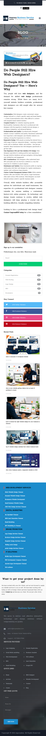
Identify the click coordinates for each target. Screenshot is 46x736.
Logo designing (10, 648)
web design (26, 96)
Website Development (32, 679)
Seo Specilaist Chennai (11, 515)
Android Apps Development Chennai (15, 563)
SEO (7, 661)
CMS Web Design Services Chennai (15, 507)
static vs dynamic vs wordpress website (17, 356)
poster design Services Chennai (13, 548)
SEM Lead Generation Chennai (13, 518)
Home (20, 38)
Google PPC (29, 665)
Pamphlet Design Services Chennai (14, 541)
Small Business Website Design (13, 503)
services (8, 679)
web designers (30, 63)
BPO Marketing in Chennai (12, 526)
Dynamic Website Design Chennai (14, 496)
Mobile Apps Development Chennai (15, 556)
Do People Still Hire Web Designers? (20, 72)
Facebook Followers (19, 311)
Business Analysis (31, 652)
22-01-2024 (11, 63)
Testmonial (9, 683)
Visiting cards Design (10, 545)
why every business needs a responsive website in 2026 (21, 470)
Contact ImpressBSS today (14, 212)
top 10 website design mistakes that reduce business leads (22, 447)
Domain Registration (32, 648)
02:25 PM (19, 63)
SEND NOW (11, 721)
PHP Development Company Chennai (15, 560)
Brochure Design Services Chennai (14, 537)
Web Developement (11, 657)
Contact (28, 683)
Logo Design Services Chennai (13, 534)
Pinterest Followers (19, 324)
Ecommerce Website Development (14, 499)
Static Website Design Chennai (13, 492)
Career (8, 688)
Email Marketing (9, 522)
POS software (8, 567)
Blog (27, 688)
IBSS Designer (30, 675)
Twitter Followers (19, 305)
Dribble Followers (19, 317)
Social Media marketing (12, 652)
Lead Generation (31, 661)
